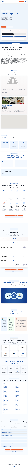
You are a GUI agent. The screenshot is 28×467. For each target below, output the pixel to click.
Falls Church (17, 391)
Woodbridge (17, 410)
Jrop (13, 464)
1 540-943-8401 (4, 106)
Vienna (17, 408)
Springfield (5, 405)
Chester (17, 388)
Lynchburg (5, 396)
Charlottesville (18, 387)
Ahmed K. (19, 318)
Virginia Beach (6, 409)
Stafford (17, 405)
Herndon (5, 395)
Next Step (14, 36)
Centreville (5, 387)
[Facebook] (13, 466)
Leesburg (17, 395)
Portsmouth (17, 401)
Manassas (17, 396)
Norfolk (17, 400)
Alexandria (5, 383)
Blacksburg (5, 386)
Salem (17, 404)
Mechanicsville (6, 399)
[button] (14, 295)
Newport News (6, 400)
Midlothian (17, 399)
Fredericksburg (6, 392)
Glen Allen (17, 392)
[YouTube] (14, 466)
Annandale (17, 383)
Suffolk (5, 408)
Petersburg (5, 401)
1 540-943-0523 (4, 86)
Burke (17, 386)
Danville (17, 390)
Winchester (5, 410)
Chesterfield (6, 390)
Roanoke (5, 404)
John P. (5, 318)
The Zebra (25, 243)
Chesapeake (6, 388)
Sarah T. (12, 318)
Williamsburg (18, 409)
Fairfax (5, 391)
